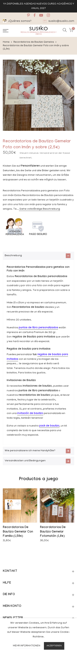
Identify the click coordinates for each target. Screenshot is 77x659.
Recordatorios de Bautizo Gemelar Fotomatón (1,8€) (53, 532)
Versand (44, 153)
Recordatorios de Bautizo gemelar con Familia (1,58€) (18, 532)
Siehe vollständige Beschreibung (39, 209)
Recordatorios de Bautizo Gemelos (33, 42)
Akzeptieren (54, 646)
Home (6, 42)
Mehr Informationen (26, 645)
